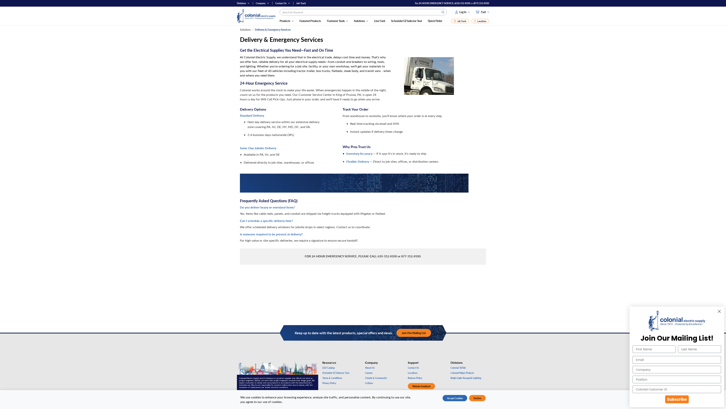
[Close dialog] (719, 311)
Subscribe (677, 399)
